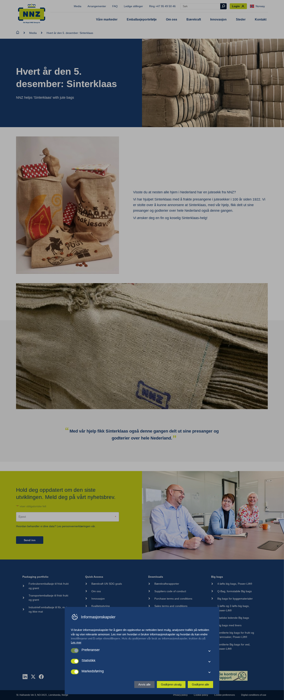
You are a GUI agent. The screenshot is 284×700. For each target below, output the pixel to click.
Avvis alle (144, 684)
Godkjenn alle (200, 684)
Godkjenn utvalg (171, 684)
